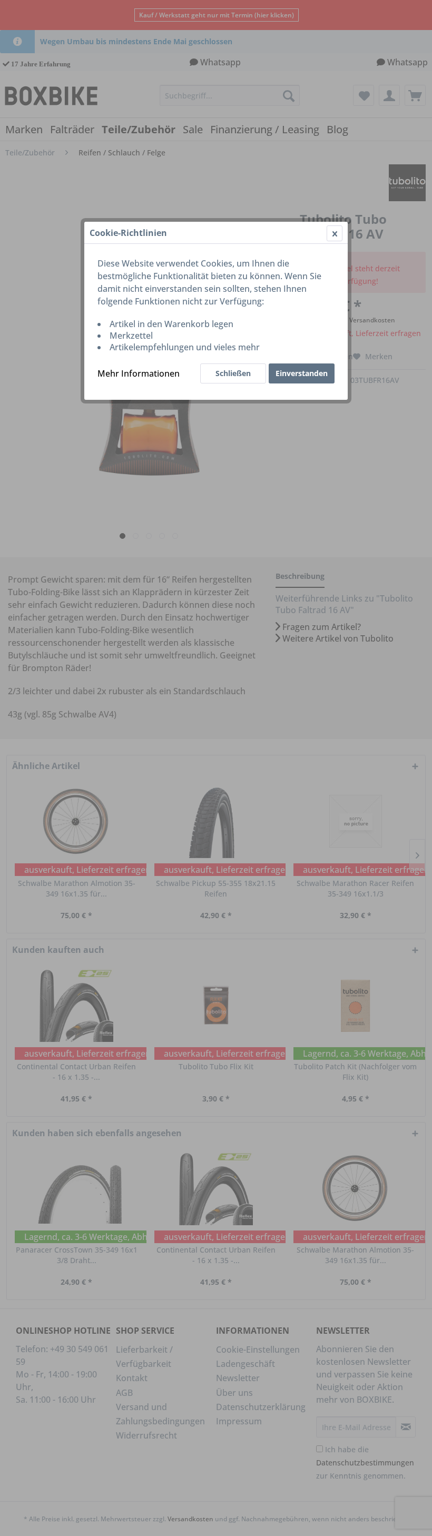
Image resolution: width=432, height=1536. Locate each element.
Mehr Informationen (138, 373)
